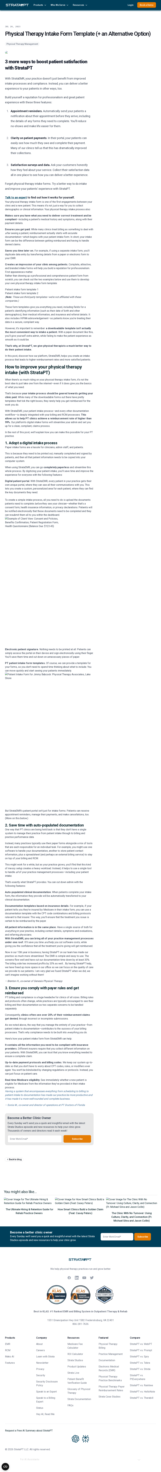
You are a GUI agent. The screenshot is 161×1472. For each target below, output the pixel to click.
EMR (7, 1344)
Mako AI (9, 1356)
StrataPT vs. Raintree (141, 1385)
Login (130, 5)
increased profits (36, 963)
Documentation (107, 1360)
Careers (40, 1350)
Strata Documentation (79, 1399)
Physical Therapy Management (22, 44)
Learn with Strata (45, 1356)
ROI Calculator (75, 1354)
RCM (7, 1350)
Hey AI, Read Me (45, 1414)
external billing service (70, 854)
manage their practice (28, 833)
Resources (78, 5)
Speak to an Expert (46, 1391)
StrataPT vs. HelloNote (142, 1391)
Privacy (40, 1369)
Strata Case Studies (109, 1396)
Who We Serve (58, 5)
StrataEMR (16, 410)
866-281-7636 (80, 1324)
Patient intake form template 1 (21, 289)
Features (10, 1362)
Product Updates (76, 1366)
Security (40, 1375)
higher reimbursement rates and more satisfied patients (59, 359)
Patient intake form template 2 (21, 293)
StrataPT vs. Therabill (141, 1397)
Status (39, 1407)
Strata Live (73, 1372)
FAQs (70, 1405)
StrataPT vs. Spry (139, 1356)
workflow (10, 414)
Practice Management (111, 1354)
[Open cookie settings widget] (5, 1466)
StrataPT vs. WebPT (141, 1344)
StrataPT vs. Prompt (141, 1350)
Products (38, 5)
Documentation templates (20, 905)
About (39, 1344)
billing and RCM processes (65, 414)
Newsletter (42, 1362)
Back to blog (15, 1159)
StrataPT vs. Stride (140, 1369)
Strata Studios (75, 1360)
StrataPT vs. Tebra (140, 1362)
